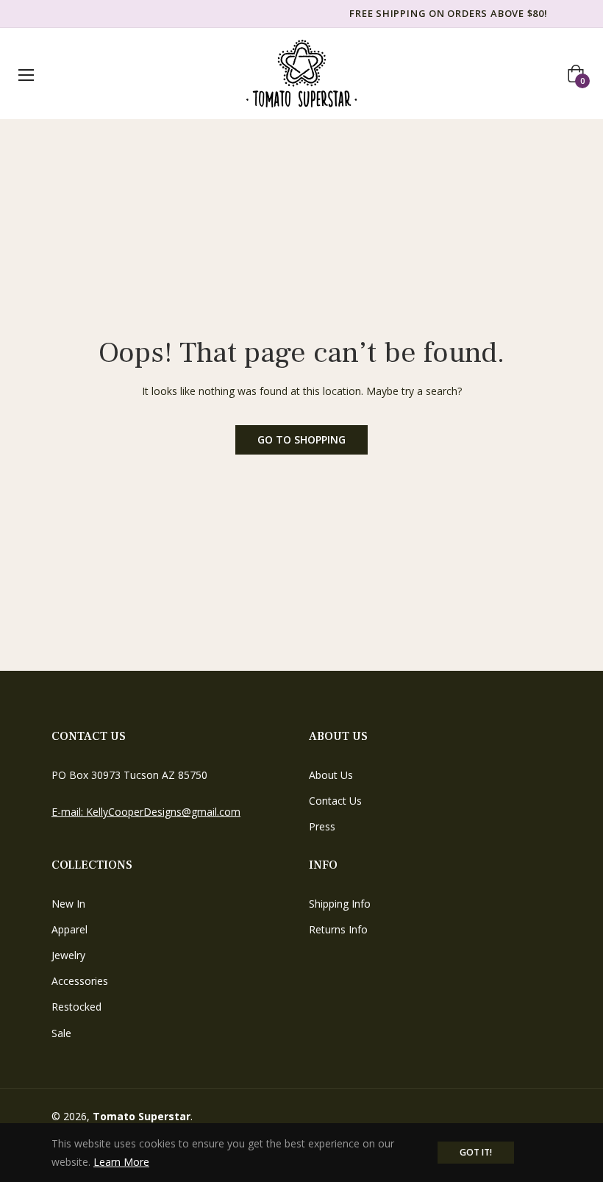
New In (68, 904)
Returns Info (338, 929)
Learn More (121, 1162)
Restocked (76, 1007)
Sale (61, 1033)
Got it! (476, 1152)
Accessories (79, 981)
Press (322, 826)
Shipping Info (340, 904)
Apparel (69, 929)
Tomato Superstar (141, 1116)
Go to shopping (301, 439)
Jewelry (68, 955)
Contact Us (335, 801)
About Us (331, 775)
